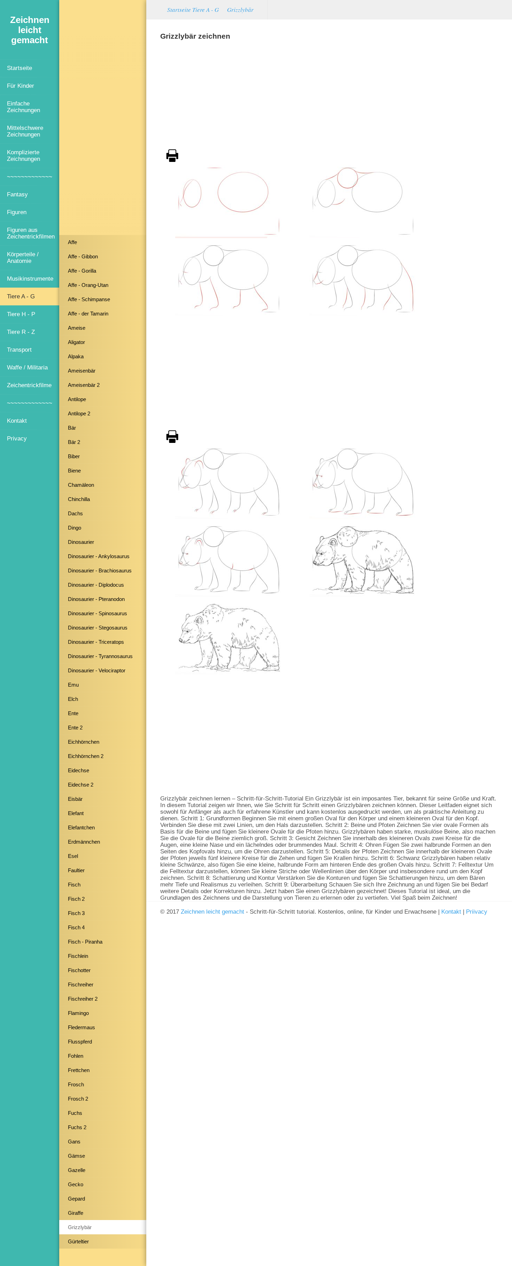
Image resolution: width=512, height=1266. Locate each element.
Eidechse (78, 770)
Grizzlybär (80, 1227)
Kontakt (17, 420)
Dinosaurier (81, 542)
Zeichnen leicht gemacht (212, 911)
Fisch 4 (76, 927)
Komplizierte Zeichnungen (23, 155)
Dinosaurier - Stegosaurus (97, 628)
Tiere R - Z (21, 332)
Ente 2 (75, 727)
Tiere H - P (21, 314)
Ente (73, 713)
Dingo (74, 528)
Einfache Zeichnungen (23, 106)
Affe (72, 242)
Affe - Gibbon (83, 256)
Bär (72, 428)
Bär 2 (74, 442)
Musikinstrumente (30, 278)
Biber (74, 456)
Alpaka (76, 356)
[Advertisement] (103, 120)
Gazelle (76, 1170)
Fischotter (79, 970)
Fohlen (75, 1056)
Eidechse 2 (80, 785)
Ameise (76, 328)
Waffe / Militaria (27, 367)
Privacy (17, 438)
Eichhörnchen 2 (85, 756)
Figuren (16, 212)
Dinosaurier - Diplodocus (96, 585)
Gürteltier (78, 1241)
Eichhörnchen (83, 742)
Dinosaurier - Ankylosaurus (99, 556)
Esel (73, 856)
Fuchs (75, 1113)
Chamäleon (81, 485)
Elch (73, 699)
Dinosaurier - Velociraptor (96, 670)
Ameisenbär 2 (84, 385)
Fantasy (17, 194)
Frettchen (79, 1070)
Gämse (76, 1156)
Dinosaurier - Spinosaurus (97, 613)
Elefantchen (81, 827)
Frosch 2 (78, 1099)
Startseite (19, 68)
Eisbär (75, 799)
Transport (19, 349)
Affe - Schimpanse (89, 299)
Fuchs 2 (77, 1127)
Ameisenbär (81, 371)
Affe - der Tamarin (88, 313)
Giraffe (75, 1213)
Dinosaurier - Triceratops (96, 642)
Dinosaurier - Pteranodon (96, 599)
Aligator (76, 342)
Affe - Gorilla (82, 271)
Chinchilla (79, 499)
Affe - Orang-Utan (88, 285)
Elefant (76, 813)
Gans (74, 1141)
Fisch (74, 885)
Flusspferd (80, 1042)
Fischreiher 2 (83, 999)
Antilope (77, 399)
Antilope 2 (79, 413)
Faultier (76, 870)
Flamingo (78, 1013)
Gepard (76, 1199)
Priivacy (476, 911)
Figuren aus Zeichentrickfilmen (31, 233)
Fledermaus (81, 1027)
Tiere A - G (21, 296)
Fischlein (78, 956)
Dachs (75, 513)
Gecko (75, 1184)
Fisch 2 (76, 899)
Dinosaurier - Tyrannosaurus (100, 656)
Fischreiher (80, 984)
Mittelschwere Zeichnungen (25, 131)
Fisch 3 (76, 913)
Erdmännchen (84, 842)
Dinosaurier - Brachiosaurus (100, 570)
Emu (73, 685)
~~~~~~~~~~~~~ (29, 176)
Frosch (76, 1084)
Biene (74, 471)
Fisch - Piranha (85, 942)
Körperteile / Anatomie (23, 257)
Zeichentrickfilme (29, 385)
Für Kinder (20, 86)
